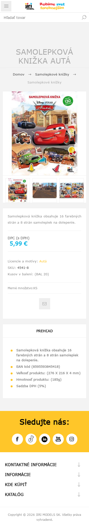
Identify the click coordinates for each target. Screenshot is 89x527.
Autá (43, 261)
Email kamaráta (44, 303)
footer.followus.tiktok (31, 439)
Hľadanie (84, 17)
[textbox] (39, 17)
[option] (17, 190)
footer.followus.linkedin (44, 439)
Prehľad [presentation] (44, 331)
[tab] (44, 331)
